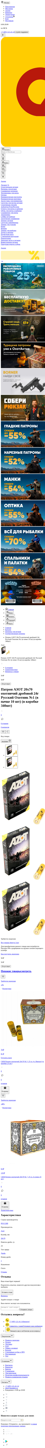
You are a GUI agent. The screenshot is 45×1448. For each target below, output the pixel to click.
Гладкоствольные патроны (15, 634)
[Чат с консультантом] (3, 173)
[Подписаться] (22, 1420)
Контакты (5, 1382)
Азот (2, 1231)
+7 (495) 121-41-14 (8, 32)
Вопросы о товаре (12, 672)
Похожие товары (11, 971)
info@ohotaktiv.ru (11, 1388)
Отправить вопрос (26, 1309)
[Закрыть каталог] (3, 177)
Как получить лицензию (10, 954)
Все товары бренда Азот (10, 943)
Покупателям (6, 1336)
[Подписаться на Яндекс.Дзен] (6, 1400)
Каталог (7, 150)
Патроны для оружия (13, 632)
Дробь (3, 1253)
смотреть (26, 971)
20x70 (3, 1238)
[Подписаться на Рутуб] (6, 1411)
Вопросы (4, 1296)
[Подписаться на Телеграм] (6, 1397)
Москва (6, 3)
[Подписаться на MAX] (6, 1406)
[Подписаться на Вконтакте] (6, 1395)
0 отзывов (9, 668)
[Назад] (3, 35)
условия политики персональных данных (19, 1425)
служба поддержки (21, 32)
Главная (11, 609)
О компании (6, 1361)
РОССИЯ (4, 1223)
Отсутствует (6, 684)
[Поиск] (3, 155)
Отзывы (4, 1272)
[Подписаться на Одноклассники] (6, 1403)
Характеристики (11, 670)
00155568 (5, 741)
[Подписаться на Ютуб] (6, 1408)
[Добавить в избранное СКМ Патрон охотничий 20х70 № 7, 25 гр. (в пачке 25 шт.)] (3, 1096)
